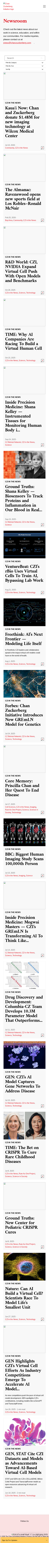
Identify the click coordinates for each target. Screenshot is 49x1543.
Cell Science (10, 807)
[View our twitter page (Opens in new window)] (35, 1524)
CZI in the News (21, 148)
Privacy (29, 1536)
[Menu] (44, 6)
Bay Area (8, 220)
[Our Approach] (9, 6)
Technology (30, 293)
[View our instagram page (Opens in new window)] (17, 1524)
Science (22, 293)
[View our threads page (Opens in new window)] (23, 1524)
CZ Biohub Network (13, 442)
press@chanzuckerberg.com (17, 42)
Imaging (33, 807)
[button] (24, 62)
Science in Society (20, 1176)
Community (9, 148)
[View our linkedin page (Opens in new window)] (29, 1524)
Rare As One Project (13, 810)
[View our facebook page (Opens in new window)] (10, 1524)
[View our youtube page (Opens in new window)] (41, 1524)
